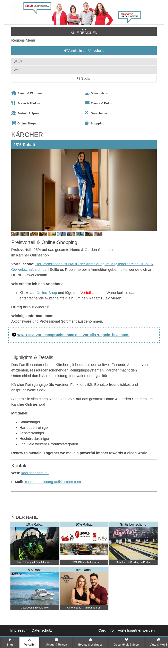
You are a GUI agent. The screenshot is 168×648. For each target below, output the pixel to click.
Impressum (19, 630)
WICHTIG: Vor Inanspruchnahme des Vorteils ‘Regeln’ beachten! (73, 335)
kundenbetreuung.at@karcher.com (52, 482)
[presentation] (15, 190)
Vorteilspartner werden (136, 630)
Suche (86, 78)
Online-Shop (46, 293)
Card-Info (106, 630)
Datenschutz (42, 630)
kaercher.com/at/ (35, 473)
